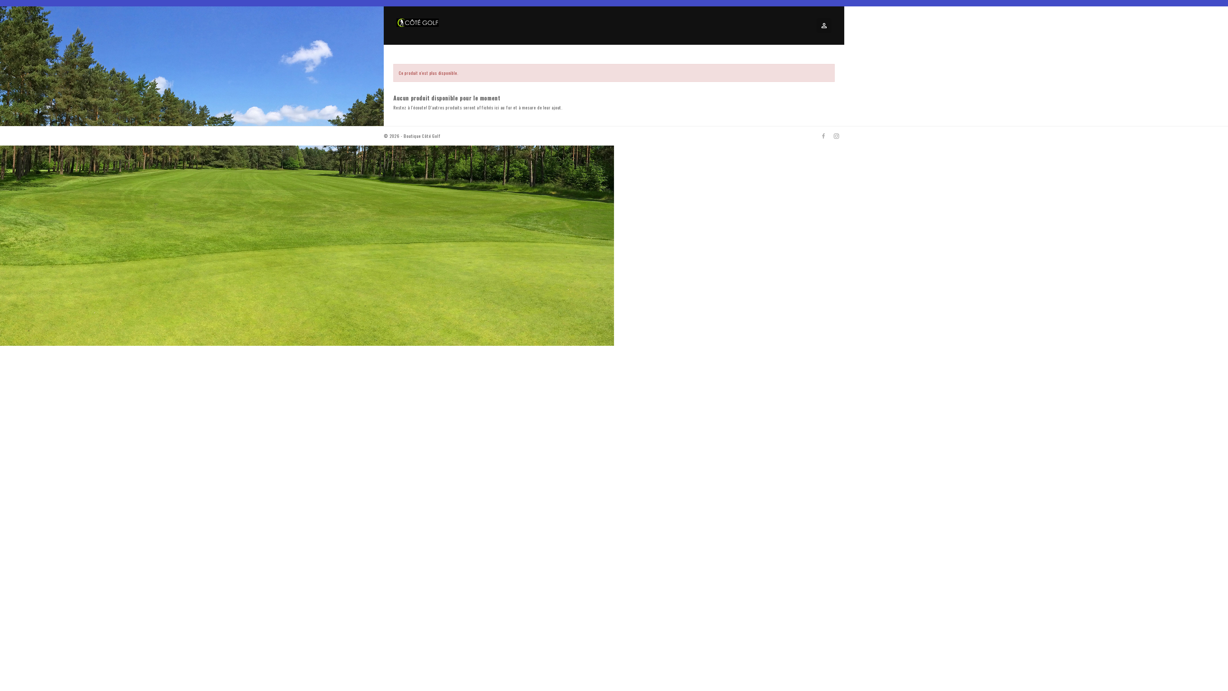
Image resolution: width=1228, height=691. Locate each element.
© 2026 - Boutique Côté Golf (412, 135)
